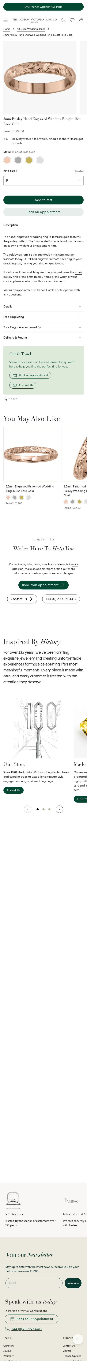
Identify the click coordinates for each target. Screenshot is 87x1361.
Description (10, 225)
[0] (38, 811)
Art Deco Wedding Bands (31, 28)
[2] (49, 811)
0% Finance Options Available (43, 6)
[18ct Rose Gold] (7, 160)
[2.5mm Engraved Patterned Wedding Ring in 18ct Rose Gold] (31, 454)
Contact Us (26, 385)
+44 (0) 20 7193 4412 (26, 1329)
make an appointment (39, 568)
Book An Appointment (43, 212)
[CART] (81, 20)
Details (7, 306)
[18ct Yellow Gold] (29, 160)
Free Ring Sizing (13, 316)
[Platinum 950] (18, 160)
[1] (43, 811)
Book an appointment (33, 375)
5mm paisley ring (38, 276)
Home (6, 28)
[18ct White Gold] (40, 160)
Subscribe (73, 1283)
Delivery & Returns (15, 337)
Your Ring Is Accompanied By (22, 327)
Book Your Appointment (34, 1319)
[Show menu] (5, 20)
